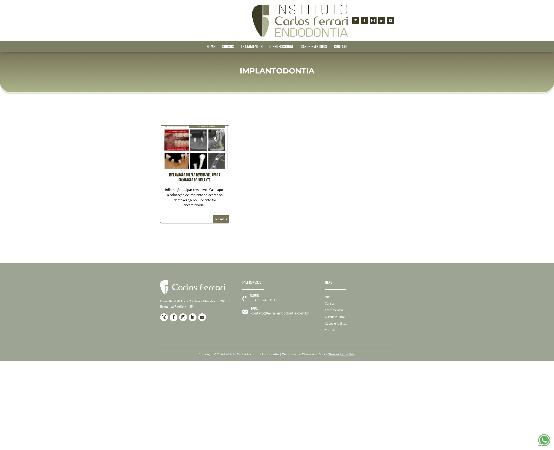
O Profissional (281, 47)
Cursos (228, 47)
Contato (341, 47)
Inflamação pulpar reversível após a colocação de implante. (195, 178)
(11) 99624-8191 (262, 300)
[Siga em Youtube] (390, 20)
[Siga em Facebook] (364, 20)
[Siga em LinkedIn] (381, 20)
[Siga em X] (355, 20)
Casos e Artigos (314, 47)
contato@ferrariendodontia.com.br (280, 313)
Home (211, 47)
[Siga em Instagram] (373, 20)
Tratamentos (252, 47)
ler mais (221, 219)
